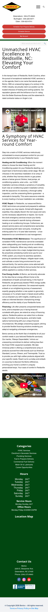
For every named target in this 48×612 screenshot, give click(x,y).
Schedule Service (24, 31)
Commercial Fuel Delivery (24, 461)
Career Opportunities (24, 467)
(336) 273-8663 (27, 574)
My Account (24, 36)
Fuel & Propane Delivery (24, 459)
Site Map (34, 608)
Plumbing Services (24, 456)
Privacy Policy (23, 608)
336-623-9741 (26, 21)
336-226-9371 (28, 19)
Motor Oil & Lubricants (24, 464)
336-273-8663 (29, 16)
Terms (12, 608)
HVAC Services (24, 450)
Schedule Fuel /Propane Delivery (24, 27)
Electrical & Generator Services (24, 453)
